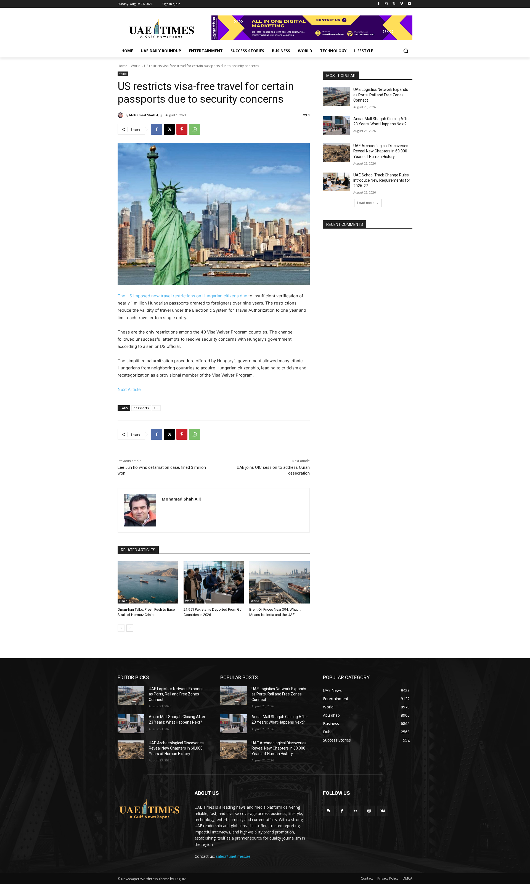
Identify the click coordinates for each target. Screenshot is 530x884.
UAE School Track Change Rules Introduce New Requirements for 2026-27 (381, 180)
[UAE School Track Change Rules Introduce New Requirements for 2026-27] (336, 182)
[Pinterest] (181, 129)
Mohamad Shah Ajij (145, 115)
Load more (366, 202)
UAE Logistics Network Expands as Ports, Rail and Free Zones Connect (380, 94)
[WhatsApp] (194, 129)
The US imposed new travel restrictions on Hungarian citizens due (182, 295)
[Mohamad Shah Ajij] (121, 115)
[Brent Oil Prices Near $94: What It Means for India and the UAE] (279, 582)
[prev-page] (121, 628)
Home (122, 65)
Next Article (129, 389)
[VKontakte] (382, 811)
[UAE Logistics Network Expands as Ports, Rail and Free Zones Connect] (336, 96)
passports (141, 408)
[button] (405, 50)
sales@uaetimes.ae (233, 856)
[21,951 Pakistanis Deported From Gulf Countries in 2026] (214, 582)
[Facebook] (378, 4)
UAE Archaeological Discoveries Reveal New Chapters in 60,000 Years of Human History (380, 151)
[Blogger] (328, 811)
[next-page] (129, 628)
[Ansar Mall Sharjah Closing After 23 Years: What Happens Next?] (336, 125)
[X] (394, 4)
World (136, 65)
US (156, 408)
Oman (123, 601)
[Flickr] (355, 811)
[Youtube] (409, 4)
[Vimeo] (401, 4)
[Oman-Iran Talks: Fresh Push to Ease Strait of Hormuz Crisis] (148, 582)
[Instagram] (386, 4)
